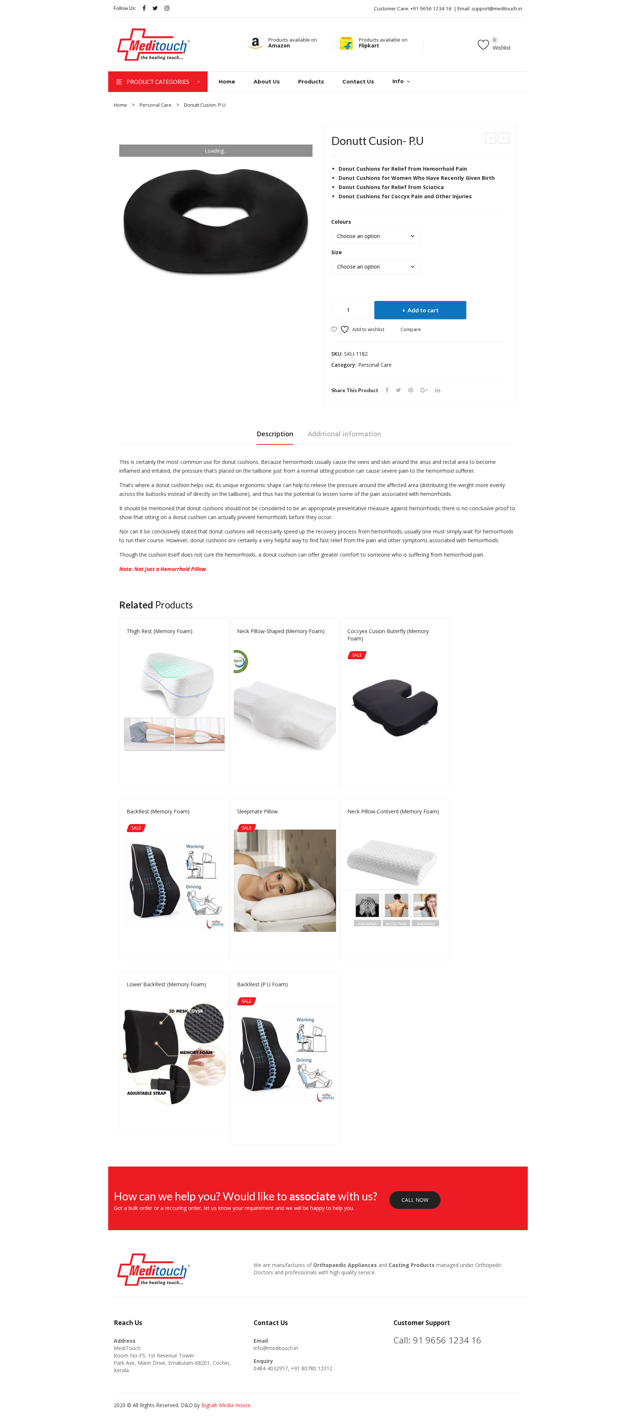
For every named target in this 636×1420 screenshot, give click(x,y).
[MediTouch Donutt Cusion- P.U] (215, 221)
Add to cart (423, 309)
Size (336, 252)
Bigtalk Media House (226, 1405)
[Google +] (424, 390)
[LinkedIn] (437, 390)
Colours (341, 221)
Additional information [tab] (344, 433)
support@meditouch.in (496, 8)
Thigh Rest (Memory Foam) (503, 139)
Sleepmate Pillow (257, 811)
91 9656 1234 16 (447, 1340)
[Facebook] (144, 8)
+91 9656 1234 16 (431, 8)
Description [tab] (275, 433)
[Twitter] (155, 8)
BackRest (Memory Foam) (158, 811)
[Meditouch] (154, 43)
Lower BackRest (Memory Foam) (490, 139)
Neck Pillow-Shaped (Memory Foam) (281, 631)
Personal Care (155, 105)
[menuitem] (227, 82)
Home (120, 105)
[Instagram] (167, 8)
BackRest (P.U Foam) (262, 984)
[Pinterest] (410, 390)
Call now (415, 1199)
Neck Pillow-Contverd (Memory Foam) (393, 811)
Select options (218, 766)
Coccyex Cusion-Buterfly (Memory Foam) (388, 635)
